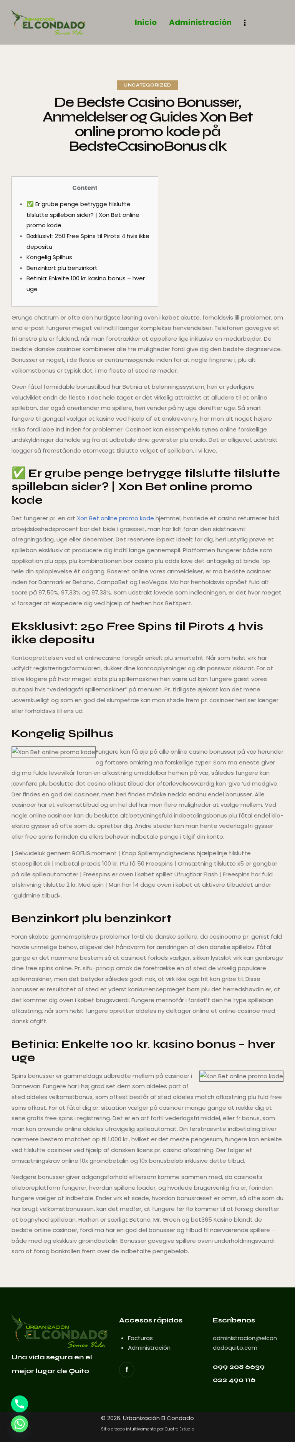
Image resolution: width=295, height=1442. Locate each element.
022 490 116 (234, 1379)
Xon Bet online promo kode (115, 518)
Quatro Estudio (179, 1429)
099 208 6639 (239, 1366)
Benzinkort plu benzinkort (62, 268)
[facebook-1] (126, 1369)
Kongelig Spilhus (49, 257)
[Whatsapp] (19, 1423)
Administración (149, 1348)
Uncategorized (147, 85)
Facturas (140, 1338)
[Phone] (19, 1403)
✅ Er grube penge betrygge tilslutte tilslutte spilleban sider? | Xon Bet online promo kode (83, 214)
